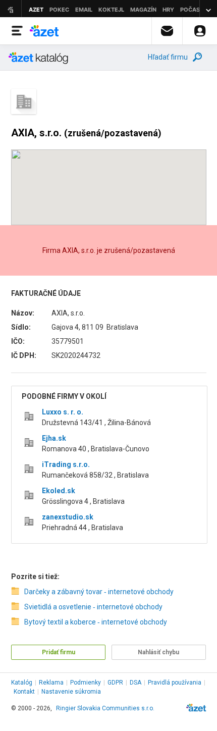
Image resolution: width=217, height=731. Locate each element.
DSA (135, 682)
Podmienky (85, 682)
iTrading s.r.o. (66, 464)
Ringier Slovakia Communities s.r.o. (105, 708)
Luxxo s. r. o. (62, 412)
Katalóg (21, 682)
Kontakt (24, 691)
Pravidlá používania (174, 682)
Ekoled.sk (58, 491)
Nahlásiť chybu (158, 652)
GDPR (115, 682)
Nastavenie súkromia (71, 691)
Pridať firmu (58, 652)
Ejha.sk (54, 438)
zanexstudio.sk (67, 517)
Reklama (51, 682)
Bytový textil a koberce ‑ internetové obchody (95, 622)
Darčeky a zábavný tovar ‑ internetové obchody (99, 592)
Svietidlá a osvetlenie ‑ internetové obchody (93, 607)
